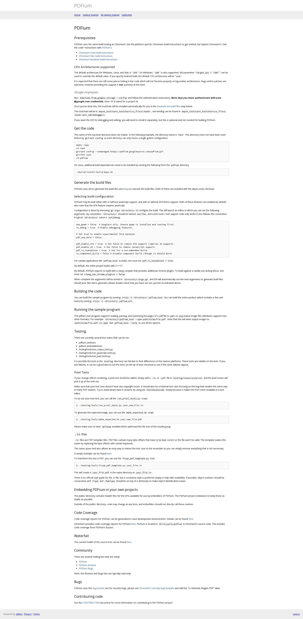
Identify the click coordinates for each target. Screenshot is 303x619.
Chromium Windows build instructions (98, 59)
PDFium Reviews (87, 565)
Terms (36, 614)
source (296, 614)
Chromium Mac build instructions (96, 55)
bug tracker (98, 588)
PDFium (83, 561)
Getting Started (90, 14)
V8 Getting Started (110, 14)
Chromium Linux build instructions (96, 52)
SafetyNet (127, 14)
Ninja (126, 188)
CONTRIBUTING (91, 602)
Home (77, 14)
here (109, 453)
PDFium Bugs (86, 568)
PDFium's (107, 47)
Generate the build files (168, 106)
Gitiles (19, 614)
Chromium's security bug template (156, 588)
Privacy (27, 614)
